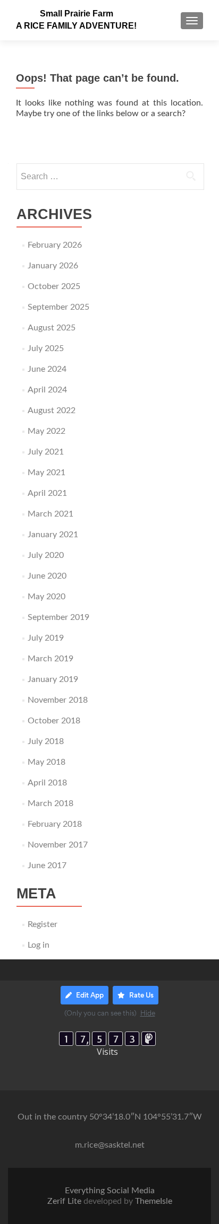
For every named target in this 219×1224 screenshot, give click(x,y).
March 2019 (50, 658)
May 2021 (46, 472)
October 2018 (54, 720)
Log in (38, 945)
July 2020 (46, 555)
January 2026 (53, 265)
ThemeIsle (153, 1201)
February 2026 (55, 245)
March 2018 (50, 803)
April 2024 (47, 390)
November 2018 (58, 700)
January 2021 (53, 534)
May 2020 (46, 596)
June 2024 (47, 369)
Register (42, 924)
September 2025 (58, 307)
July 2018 (46, 741)
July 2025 (46, 348)
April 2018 (47, 783)
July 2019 (46, 638)
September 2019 (58, 617)
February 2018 (55, 824)
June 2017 (47, 865)
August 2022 (51, 410)
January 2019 (53, 679)
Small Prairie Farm (76, 13)
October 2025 (54, 286)
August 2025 (51, 328)
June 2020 (47, 576)
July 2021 (46, 452)
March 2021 (50, 514)
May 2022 (46, 431)
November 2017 (58, 845)
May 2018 (46, 762)
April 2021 (47, 493)
